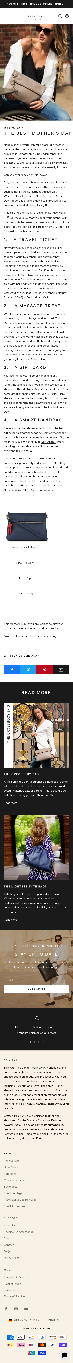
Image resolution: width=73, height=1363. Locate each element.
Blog (7, 1238)
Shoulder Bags (13, 1193)
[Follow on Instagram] (16, 1309)
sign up (60, 4)
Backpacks (10, 1187)
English (54, 1320)
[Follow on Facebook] (6, 1309)
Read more (10, 803)
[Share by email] (61, 670)
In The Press (11, 1258)
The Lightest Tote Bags (25, 886)
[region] (36, 1025)
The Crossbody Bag (21, 774)
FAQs (7, 1251)
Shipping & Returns (16, 1277)
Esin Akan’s (48, 442)
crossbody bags (48, 636)
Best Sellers (11, 1161)
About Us (10, 1225)
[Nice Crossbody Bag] (27, 519)
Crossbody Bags (14, 1180)
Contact (9, 1245)
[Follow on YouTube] (26, 1309)
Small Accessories (15, 1206)
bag (6, 458)
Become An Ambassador (19, 1232)
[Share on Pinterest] (45, 670)
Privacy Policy (12, 1290)
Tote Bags (10, 1174)
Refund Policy (12, 1284)
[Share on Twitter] (28, 670)
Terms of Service (14, 1296)
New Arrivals (12, 1167)
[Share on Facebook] (12, 670)
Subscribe (36, 989)
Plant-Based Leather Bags (20, 1200)
